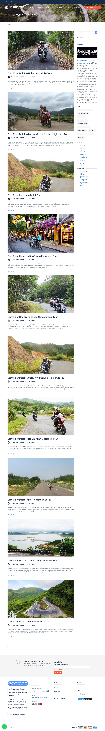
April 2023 (82, 151)
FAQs (55, 695)
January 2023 (83, 156)
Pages (69, 7)
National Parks (83, 179)
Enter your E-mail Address (61, 664)
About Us (48, 7)
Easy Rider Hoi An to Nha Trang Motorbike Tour (32, 256)
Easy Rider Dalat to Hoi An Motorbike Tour (30, 73)
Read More (11, 88)
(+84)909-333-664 (93, 7)
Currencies (80, 688)
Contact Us (57, 702)
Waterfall (80, 137)
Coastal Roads (83, 171)
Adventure (80, 110)
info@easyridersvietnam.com (22, 2)
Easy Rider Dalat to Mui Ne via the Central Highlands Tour (38, 134)
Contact (77, 7)
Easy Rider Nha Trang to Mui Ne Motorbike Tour (33, 317)
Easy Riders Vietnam (17, 77)
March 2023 (83, 153)
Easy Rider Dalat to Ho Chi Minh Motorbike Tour (33, 438)
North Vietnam (81, 130)
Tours (39, 7)
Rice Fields (91, 130)
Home (32, 7)
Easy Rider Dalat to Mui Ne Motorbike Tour (30, 499)
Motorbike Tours (82, 120)
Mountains (82, 177)
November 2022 (84, 157)
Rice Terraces (81, 133)
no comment (32, 77)
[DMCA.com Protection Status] (84, 699)
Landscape (80, 116)
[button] (4, 726)
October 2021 (83, 163)
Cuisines (89, 110)
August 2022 (83, 160)
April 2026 (82, 145)
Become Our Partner (59, 698)
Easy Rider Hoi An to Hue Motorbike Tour (29, 621)
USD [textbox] (79, 690)
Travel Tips (57, 691)
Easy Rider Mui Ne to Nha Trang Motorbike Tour (33, 560)
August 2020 (83, 165)
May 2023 (82, 150)
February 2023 (83, 154)
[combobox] (84, 690)
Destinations (59, 7)
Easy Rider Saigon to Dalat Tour (24, 195)
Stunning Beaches (84, 182)
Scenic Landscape (84, 180)
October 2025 (83, 147)
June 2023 (82, 148)
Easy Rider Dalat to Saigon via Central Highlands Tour (36, 377)
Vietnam (91, 133)
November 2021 (84, 162)
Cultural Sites (83, 174)
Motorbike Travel (82, 123)
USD (99, 2)
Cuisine (81, 173)
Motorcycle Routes (83, 127)
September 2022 (84, 159)
